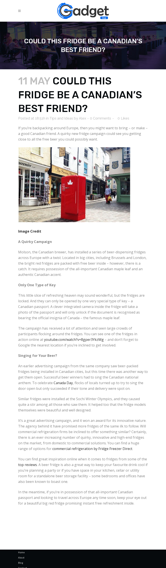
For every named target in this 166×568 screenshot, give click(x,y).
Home (21, 552)
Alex (82, 118)
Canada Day (63, 382)
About (21, 557)
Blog (20, 562)
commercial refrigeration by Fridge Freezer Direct (92, 448)
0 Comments (100, 118)
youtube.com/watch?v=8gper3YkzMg (74, 339)
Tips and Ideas (61, 118)
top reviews (27, 464)
